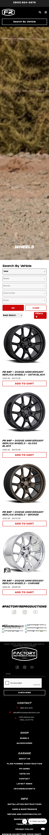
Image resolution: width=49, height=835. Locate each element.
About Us (24, 758)
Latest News (24, 783)
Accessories (24, 743)
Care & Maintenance (24, 809)
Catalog (24, 773)
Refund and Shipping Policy (24, 814)
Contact (24, 778)
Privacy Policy (24, 829)
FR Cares (24, 768)
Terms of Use (24, 824)
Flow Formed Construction (24, 763)
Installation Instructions (25, 804)
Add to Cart (24, 383)
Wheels (24, 738)
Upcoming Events (24, 788)
